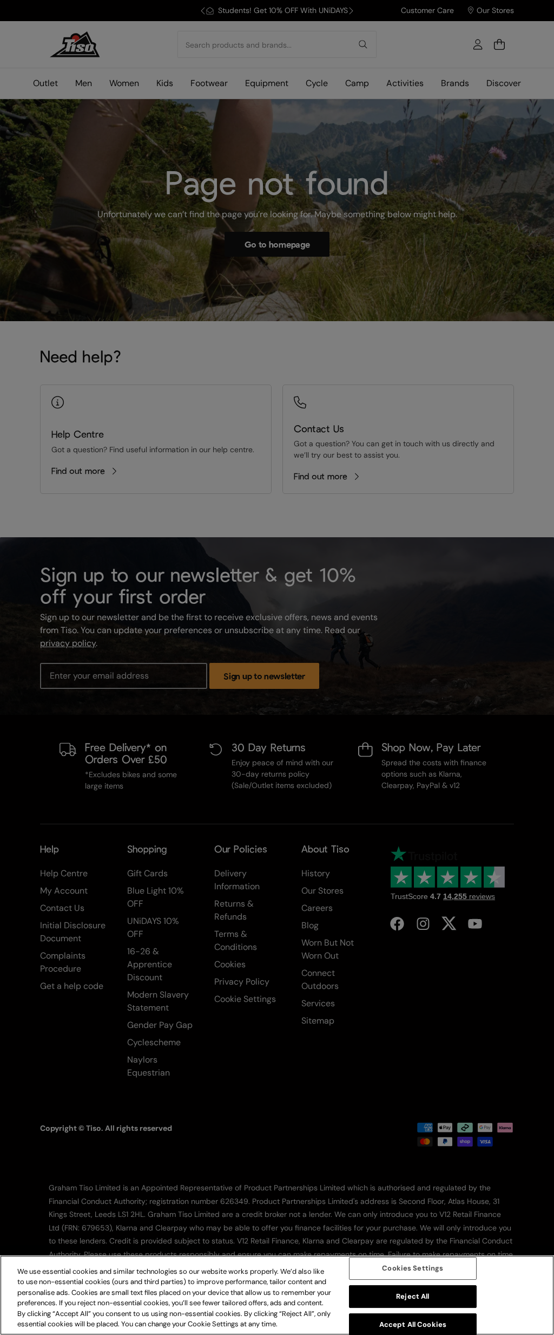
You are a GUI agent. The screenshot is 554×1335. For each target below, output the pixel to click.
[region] (277, 1295)
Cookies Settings (412, 1268)
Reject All (412, 1296)
